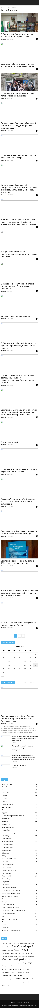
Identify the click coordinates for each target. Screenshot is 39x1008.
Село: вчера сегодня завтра (11, 890)
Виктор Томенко (14, 950)
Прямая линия (6, 873)
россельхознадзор (7, 979)
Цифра (4, 925)
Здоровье (5, 813)
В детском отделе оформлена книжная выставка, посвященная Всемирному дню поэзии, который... (19, 592)
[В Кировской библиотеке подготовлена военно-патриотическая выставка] (19, 240)
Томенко (32, 960)
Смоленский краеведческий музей (11, 956)
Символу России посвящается (15, 316)
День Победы (6, 807)
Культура (5, 821)
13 (19, 661)
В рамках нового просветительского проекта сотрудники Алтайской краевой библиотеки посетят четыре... (19, 222)
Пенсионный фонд (8, 864)
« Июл (3, 676)
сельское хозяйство (7, 982)
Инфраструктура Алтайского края (13, 816)
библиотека (13, 966)
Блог (3, 790)
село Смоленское (24, 978)
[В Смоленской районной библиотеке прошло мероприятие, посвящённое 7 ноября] (19, 331)
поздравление (20, 972)
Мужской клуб (6, 830)
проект (27, 972)
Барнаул (4, 950)
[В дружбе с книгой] (19, 430)
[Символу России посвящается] (19, 304)
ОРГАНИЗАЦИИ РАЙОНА (10, 859)
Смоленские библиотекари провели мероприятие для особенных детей (18, 65)
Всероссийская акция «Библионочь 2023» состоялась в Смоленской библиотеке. (18, 501)
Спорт (4, 916)
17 (3, 665)
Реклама (12, 1002)
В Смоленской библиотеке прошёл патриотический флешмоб (17, 94)
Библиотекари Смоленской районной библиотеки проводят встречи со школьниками (18, 125)
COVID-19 (16, 943)
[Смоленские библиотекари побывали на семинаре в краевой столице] (19, 519)
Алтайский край (22, 946)
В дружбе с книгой (9, 442)
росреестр (21, 975)
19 (14, 665)
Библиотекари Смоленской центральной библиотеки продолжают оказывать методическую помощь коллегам (19, 188)
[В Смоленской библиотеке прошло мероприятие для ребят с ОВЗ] (19, 22)
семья (15, 982)
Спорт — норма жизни (9, 919)
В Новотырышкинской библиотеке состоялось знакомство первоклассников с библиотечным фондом (17, 379)
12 (14, 661)
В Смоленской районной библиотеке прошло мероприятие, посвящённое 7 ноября (19, 345)
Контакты (19, 1002)
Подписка (26, 1002)
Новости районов (8, 844)
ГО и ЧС (4, 798)
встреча (19, 966)
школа (3, 985)
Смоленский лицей (28, 956)
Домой (3, 7)
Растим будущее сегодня (10, 879)
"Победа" (4, 943)
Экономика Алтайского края (11, 930)
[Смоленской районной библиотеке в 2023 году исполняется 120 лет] (19, 549)
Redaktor (3, 39)
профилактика (6, 975)
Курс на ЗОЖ (6, 824)
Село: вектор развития (9, 887)
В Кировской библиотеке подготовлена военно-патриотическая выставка (19, 254)
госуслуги (25, 966)
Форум (25, 963)
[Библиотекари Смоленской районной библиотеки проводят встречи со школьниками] (19, 111)
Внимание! (5, 793)
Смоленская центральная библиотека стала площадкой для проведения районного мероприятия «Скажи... (19, 412)
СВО (32, 953)
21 (25, 665)
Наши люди (5, 836)
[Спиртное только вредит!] (5, 767)
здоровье (4, 969)
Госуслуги (5, 801)
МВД (23, 953)
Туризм (4, 922)
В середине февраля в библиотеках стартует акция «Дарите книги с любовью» (17, 286)
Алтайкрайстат (6, 947)
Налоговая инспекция (9, 833)
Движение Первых (15, 953)
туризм (25, 982)
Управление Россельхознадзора (11, 963)
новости (13, 972)
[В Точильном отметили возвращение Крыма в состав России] (19, 611)
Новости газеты (7, 839)
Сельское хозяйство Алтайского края (14, 899)
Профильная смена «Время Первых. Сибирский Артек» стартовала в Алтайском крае (18, 718)
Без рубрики (6, 787)
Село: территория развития (11, 893)
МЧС (27, 953)
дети (31, 966)
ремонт (14, 975)
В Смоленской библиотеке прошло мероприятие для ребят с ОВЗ (17, 35)
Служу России (6, 902)
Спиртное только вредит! (20, 765)
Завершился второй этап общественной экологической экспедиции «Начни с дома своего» (25, 738)
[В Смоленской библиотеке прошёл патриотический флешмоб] (19, 82)
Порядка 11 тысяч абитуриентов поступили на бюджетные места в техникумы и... (23, 748)
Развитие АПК (6, 876)
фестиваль (31, 982)
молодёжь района (8, 827)
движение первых (7, 804)
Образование (6, 850)
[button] (36, 2)
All (25, 682)
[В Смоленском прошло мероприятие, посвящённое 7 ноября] (19, 143)
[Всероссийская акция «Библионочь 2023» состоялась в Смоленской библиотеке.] (19, 487)
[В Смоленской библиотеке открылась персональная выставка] (19, 457)
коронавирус (6, 972)
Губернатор (5, 953)
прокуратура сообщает (9, 870)
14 (25, 661)
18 (9, 665)
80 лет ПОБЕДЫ (7, 784)
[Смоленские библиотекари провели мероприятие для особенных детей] (19, 52)
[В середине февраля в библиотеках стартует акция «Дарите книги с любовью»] (19, 272)
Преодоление (6, 867)
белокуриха (5, 966)
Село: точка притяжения (10, 896)
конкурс (26, 969)
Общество (5, 853)
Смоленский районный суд (10, 907)
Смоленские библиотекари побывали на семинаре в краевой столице (19, 532)
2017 (10, 943)
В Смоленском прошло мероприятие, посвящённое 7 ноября (18, 156)
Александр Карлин (27, 943)
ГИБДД (4, 795)
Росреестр (5, 882)
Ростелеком (6, 884)
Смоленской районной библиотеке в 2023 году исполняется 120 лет (18, 562)
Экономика (5, 928)
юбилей (9, 985)
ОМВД (4, 856)
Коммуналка (6, 818)
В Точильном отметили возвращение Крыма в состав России (18, 624)
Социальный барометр (9, 913)
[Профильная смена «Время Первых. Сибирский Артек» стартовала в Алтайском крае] (19, 700)
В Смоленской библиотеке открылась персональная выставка (19, 470)
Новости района (7, 841)
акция (30, 963)
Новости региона (7, 847)
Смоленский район (8, 905)
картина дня (15, 969)
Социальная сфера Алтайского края (13, 910)
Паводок (5, 861)
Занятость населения (9, 810)
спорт (19, 982)
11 (9, 661)
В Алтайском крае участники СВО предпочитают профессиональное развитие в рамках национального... (23, 757)
